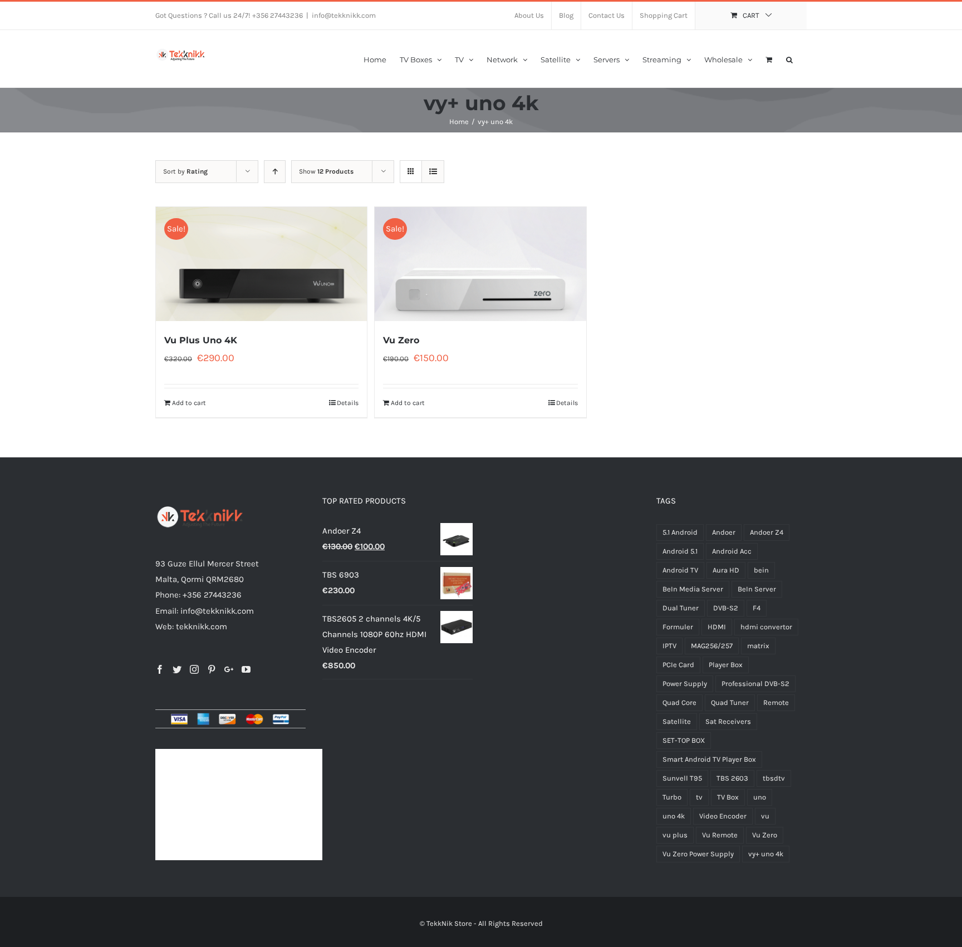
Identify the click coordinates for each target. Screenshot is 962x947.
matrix (758, 646)
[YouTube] (246, 669)
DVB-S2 (725, 608)
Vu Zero (401, 340)
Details (348, 403)
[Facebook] (159, 669)
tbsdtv (774, 778)
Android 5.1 (680, 551)
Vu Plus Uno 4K (200, 340)
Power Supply (684, 683)
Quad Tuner (730, 702)
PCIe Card (678, 664)
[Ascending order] (275, 171)
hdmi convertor (766, 627)
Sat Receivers (728, 721)
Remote (776, 702)
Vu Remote (720, 835)
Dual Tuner (680, 608)
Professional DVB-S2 (755, 683)
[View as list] (433, 172)
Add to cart (189, 403)
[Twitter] (177, 669)
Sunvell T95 (682, 778)
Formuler (677, 627)
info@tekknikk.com (344, 15)
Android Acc (732, 551)
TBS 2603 (732, 778)
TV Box (728, 797)
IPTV (669, 646)
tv (699, 797)
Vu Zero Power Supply (698, 854)
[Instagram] (194, 669)
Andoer (723, 532)
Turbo (671, 797)
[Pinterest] (211, 669)
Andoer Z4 (766, 532)
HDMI (717, 627)
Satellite (676, 721)
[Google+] (228, 669)
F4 (756, 608)
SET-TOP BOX (683, 740)
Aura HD (726, 570)
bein (761, 570)
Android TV (680, 570)
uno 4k (673, 816)
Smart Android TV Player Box (709, 759)
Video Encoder (723, 816)
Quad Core (679, 702)
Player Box (726, 664)
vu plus (675, 835)
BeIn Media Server (692, 589)
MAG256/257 (712, 646)
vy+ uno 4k (765, 854)
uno (759, 797)
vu (765, 816)
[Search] (789, 58)
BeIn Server (757, 589)
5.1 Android (680, 532)
